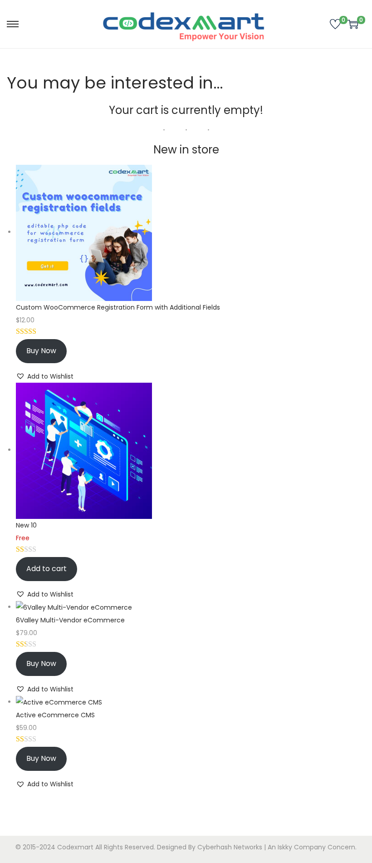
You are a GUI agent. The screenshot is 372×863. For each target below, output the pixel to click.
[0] (335, 24)
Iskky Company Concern (316, 847)
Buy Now (41, 350)
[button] (44, 376)
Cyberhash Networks (229, 847)
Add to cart (46, 568)
